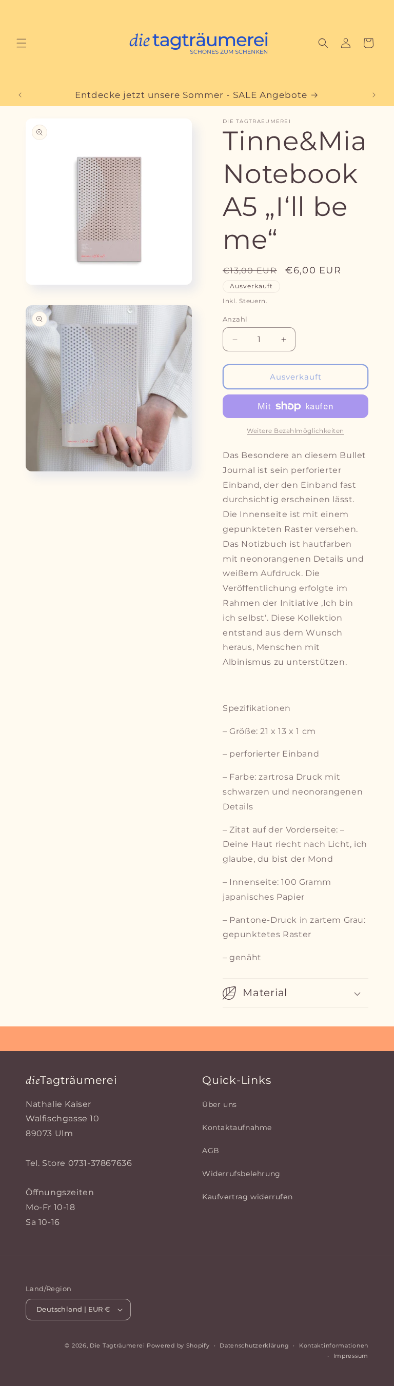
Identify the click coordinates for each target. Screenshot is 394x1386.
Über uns (219, 1104)
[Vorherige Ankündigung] (20, 95)
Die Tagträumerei (117, 1345)
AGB (211, 1150)
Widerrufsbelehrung (241, 1173)
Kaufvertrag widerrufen (247, 1196)
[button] (21, 43)
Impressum (350, 1355)
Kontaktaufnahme (237, 1127)
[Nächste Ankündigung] (374, 95)
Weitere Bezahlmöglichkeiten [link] (295, 430)
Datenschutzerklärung (254, 1345)
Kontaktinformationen (333, 1345)
